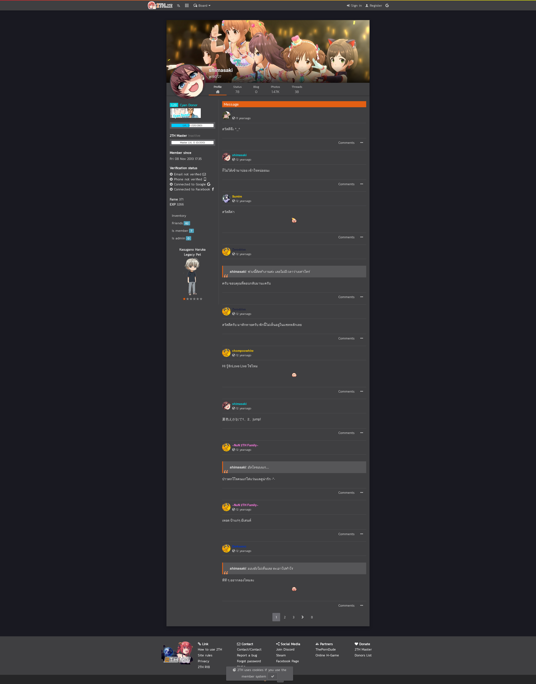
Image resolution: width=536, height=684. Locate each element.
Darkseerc (239, 546)
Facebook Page (287, 661)
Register (375, 5)
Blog (256, 89)
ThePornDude (326, 649)
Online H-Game (327, 655)
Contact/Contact (249, 649)
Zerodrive (239, 249)
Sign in (356, 5)
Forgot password (249, 661)
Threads (297, 89)
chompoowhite (243, 350)
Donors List (363, 655)
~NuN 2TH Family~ (245, 445)
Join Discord (285, 649)
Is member (182, 230)
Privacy (203, 661)
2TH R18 (204, 666)
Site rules (205, 655)
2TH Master (363, 649)
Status (237, 89)
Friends (180, 223)
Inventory (179, 215)
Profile (218, 87)
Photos (275, 89)
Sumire (237, 196)
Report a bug (247, 655)
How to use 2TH (210, 649)
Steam (281, 655)
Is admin (180, 238)
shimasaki (221, 69)
